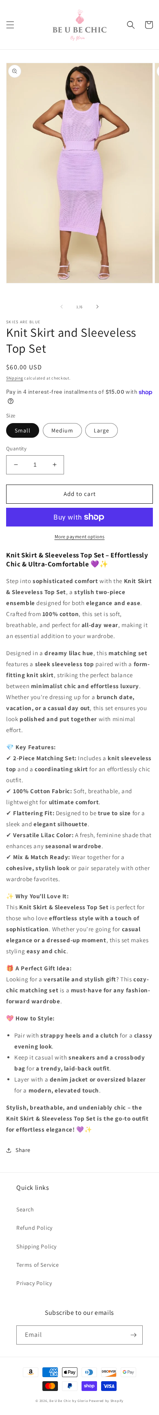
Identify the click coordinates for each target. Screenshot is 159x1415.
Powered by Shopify (106, 1400)
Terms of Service (37, 1264)
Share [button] (23, 1150)
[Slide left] (62, 307)
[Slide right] (97, 307)
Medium (62, 430)
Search (25, 1209)
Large (101, 430)
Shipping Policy (36, 1246)
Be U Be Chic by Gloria (68, 1400)
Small (23, 430)
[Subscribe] (133, 1335)
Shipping (14, 378)
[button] (10, 25)
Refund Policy (34, 1227)
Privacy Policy (34, 1283)
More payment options (80, 536)
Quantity (16, 448)
